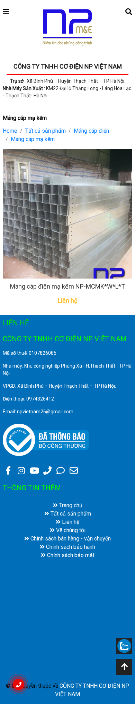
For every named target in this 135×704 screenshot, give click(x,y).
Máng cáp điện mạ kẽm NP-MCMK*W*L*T (67, 286)
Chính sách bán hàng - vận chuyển (70, 538)
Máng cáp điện (91, 130)
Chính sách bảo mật (70, 555)
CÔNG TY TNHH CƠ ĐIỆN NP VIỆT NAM (68, 66)
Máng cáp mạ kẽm (33, 139)
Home (10, 130)
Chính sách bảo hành (70, 547)
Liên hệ (70, 522)
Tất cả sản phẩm (45, 130)
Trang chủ (70, 505)
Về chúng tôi (70, 530)
